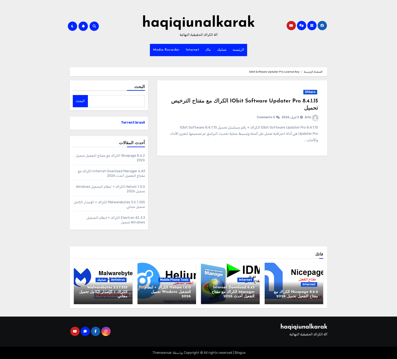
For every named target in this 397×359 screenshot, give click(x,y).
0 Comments (266, 117)
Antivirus (118, 280)
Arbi (308, 117)
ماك (208, 50)
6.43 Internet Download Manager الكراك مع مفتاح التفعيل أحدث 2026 (233, 292)
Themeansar (162, 353)
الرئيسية (238, 50)
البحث (139, 87)
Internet (192, 50)
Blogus (240, 353)
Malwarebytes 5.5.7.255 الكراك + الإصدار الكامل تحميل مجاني (103, 292)
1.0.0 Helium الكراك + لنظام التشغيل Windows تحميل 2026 (168, 292)
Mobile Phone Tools (174, 280)
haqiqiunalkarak (198, 23)
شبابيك (221, 50)
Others (310, 92)
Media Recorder (166, 50)
